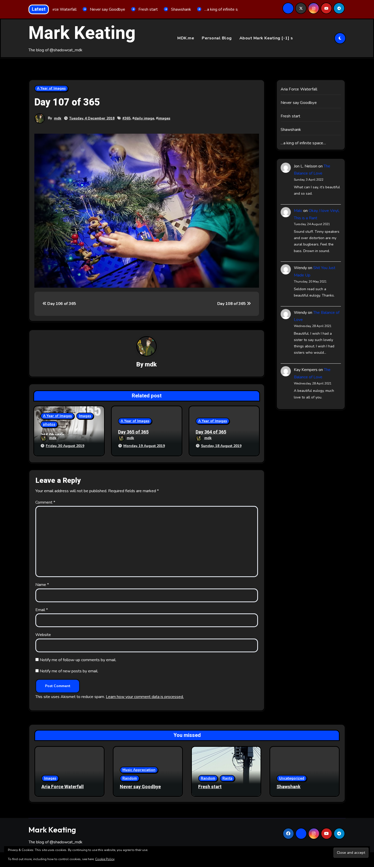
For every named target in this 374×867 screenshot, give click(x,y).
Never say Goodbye (299, 102)
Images (85, 415)
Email (41, 610)
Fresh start (290, 116)
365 (127, 118)
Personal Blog (217, 38)
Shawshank (291, 129)
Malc (298, 210)
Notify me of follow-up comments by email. (78, 660)
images (164, 118)
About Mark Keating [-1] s (266, 38)
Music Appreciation (138, 769)
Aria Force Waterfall (299, 89)
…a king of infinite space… (303, 143)
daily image (144, 118)
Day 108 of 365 (232, 303)
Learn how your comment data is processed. (145, 697)
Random (129, 778)
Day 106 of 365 (61, 303)
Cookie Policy (104, 859)
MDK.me (185, 38)
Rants (227, 778)
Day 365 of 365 (133, 432)
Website (43, 635)
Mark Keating (82, 33)
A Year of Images (51, 88)
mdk (57, 118)
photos (49, 424)
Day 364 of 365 (211, 432)
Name (42, 584)
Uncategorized (291, 778)
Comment (45, 502)
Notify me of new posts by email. (69, 671)
